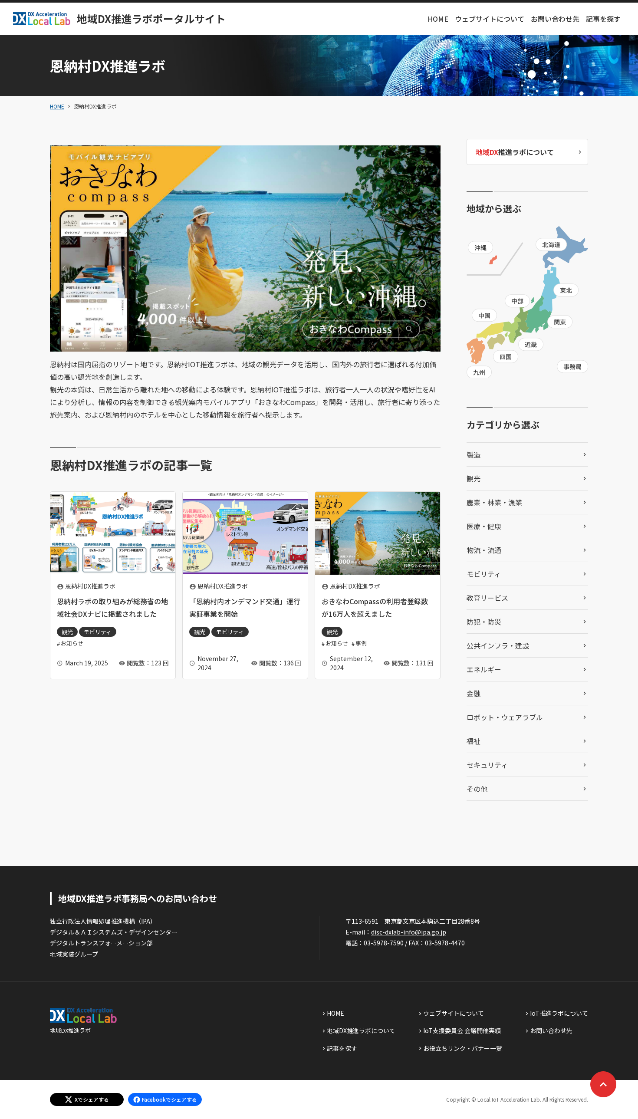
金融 (473, 693)
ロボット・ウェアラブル (505, 717)
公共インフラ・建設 (498, 645)
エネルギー (484, 669)
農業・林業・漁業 (494, 502)
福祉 (473, 741)
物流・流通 (484, 550)
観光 (473, 478)
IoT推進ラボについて (559, 1013)
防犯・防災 (484, 621)
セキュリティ (487, 765)
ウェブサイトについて (489, 18)
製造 (473, 454)
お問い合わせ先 (555, 18)
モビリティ (484, 574)
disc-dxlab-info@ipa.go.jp (408, 932)
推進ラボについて (515, 152)
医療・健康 (484, 526)
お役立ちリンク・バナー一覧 (462, 1048)
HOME (438, 18)
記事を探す (603, 18)
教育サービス (487, 597)
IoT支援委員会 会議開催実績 (462, 1030)
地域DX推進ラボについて (361, 1030)
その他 (477, 788)
